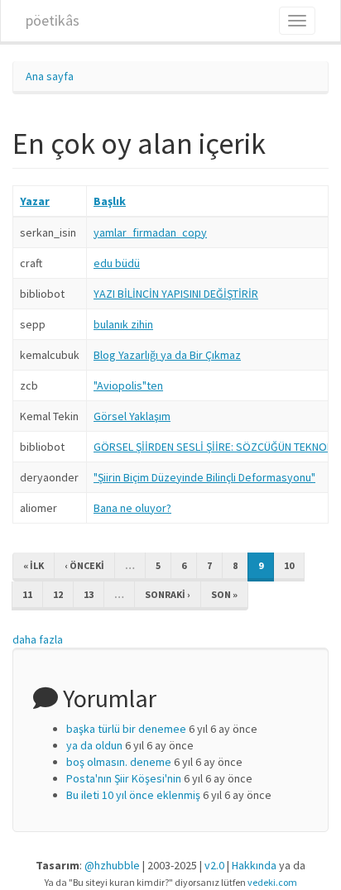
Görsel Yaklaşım (132, 416)
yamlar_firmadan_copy (150, 232)
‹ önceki (84, 565)
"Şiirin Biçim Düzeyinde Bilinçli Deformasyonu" (204, 477)
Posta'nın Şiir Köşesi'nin (123, 778)
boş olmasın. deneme (118, 761)
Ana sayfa (50, 76)
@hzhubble (112, 865)
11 (27, 594)
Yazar (35, 201)
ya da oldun (94, 745)
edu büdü (117, 263)
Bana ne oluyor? (132, 507)
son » (224, 594)
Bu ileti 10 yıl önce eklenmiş (133, 794)
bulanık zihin (123, 324)
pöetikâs (52, 20)
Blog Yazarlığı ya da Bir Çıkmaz (167, 354)
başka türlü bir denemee (126, 728)
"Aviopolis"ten (128, 385)
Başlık (110, 201)
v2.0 (214, 865)
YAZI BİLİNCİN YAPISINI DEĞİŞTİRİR (176, 293)
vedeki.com (272, 882)
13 (89, 594)
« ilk (33, 565)
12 (58, 594)
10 (289, 565)
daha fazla (37, 639)
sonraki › (167, 594)
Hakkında (254, 865)
